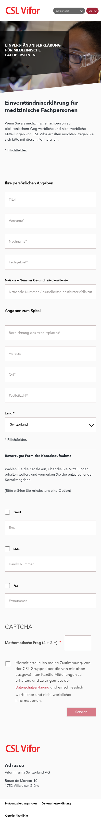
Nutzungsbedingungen (21, 803)
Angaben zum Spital (23, 310)
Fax (15, 585)
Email (17, 512)
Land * (9, 413)
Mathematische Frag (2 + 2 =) (31, 642)
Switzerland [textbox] (19, 424)
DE (90, 10)
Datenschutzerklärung (32, 687)
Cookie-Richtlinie (16, 815)
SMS (16, 549)
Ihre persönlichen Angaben (29, 183)
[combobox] (50, 424)
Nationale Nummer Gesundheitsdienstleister (37, 280)
